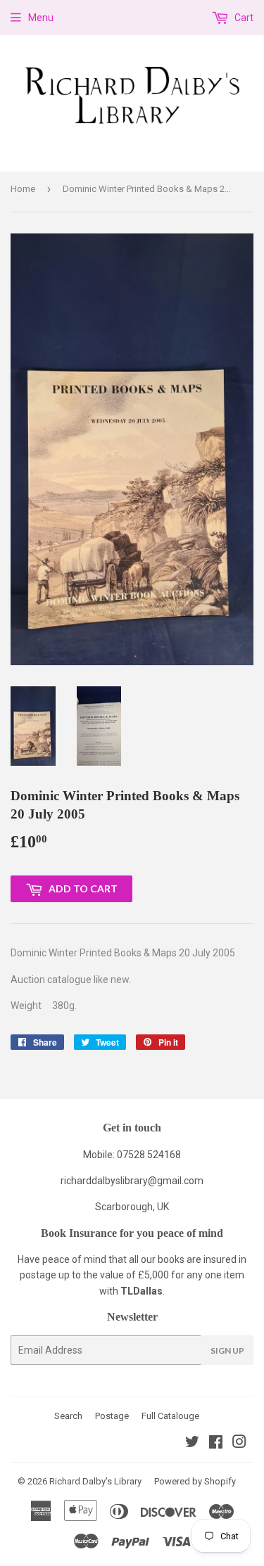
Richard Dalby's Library (95, 1481)
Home (23, 189)
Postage (112, 1416)
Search (68, 1416)
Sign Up (227, 1350)
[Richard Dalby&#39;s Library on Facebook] (215, 1443)
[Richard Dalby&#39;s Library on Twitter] (192, 1443)
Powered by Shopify (195, 1481)
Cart (242, 17)
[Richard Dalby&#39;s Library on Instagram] (239, 1443)
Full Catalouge (170, 1416)
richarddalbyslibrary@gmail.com (132, 1180)
